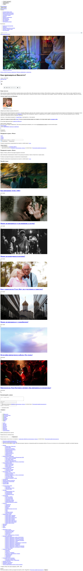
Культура (5, 503)
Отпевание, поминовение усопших (12, 553)
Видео (4, 527)
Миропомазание (8, 554)
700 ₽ (1, 135)
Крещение (7, 550)
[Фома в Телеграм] (5, 416)
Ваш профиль (6, 2)
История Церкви (8, 492)
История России (8, 493)
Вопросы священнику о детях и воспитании (14, 474)
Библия (4, 445)
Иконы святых (8, 466)
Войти (8, 34)
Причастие (7, 551)
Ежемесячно (11, 141)
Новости (5, 16)
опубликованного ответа (42, 124)
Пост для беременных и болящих (12, 534)
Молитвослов (6, 18)
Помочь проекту (4, 145)
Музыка (7, 507)
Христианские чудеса (9, 487)
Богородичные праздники (10, 460)
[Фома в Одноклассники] (7, 415)
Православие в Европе (10, 519)
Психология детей (9, 473)
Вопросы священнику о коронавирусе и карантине (15, 542)
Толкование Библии (9, 452)
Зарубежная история (9, 494)
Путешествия (5, 482)
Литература (7, 505)
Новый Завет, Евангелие (10, 446)
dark (3, 79)
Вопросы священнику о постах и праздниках (14, 461)
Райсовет (5, 26)
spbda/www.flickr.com (7, 70)
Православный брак (9, 501)
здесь (17, 119)
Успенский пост (8, 532)
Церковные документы (7, 562)
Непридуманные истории (8, 12)
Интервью (5, 524)
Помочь (5, 6)
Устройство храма (9, 470)
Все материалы (6, 19)
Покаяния (19, 114)
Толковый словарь (9, 512)
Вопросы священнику (7, 17)
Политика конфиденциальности (9, 441)
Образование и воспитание (8, 481)
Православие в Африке (10, 516)
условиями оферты (13, 146)
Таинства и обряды (7, 549)
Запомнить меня (5, 407)
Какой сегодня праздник (8, 25)
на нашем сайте (54, 119)
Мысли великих (8, 513)
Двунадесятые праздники (10, 458)
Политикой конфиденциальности (39, 147)
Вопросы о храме (9, 548)
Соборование (8, 555)
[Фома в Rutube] (5, 419)
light (1, 79)
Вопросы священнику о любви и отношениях (14, 545)
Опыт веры (7, 486)
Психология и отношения (8, 14)
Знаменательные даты (9, 491)
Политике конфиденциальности (37, 569)
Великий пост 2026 (9, 531)
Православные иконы (7, 462)
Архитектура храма (9, 469)
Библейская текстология (10, 449)
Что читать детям (8, 476)
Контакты (5, 426)
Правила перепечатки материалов (10, 442)
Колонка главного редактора (9, 480)
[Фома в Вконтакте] (5, 414)
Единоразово (4, 141)
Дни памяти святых (9, 459)
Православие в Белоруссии (11, 517)
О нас (4, 422)
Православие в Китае (9, 523)
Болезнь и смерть (8, 496)
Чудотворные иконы (9, 467)
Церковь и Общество (7, 563)
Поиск (4, 4)
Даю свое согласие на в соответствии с (24, 147)
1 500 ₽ (1, 137)
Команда (5, 427)
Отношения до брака (9, 499)
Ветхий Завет (8, 447)
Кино (6, 509)
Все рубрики (5, 20)
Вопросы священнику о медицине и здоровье (14, 546)
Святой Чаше (19, 117)
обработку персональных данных (18, 147)
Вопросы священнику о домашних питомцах (14, 540)
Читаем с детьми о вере (8, 29)
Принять (46, 569)
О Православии (8, 489)
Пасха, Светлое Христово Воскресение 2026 (14, 457)
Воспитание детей (7, 471)
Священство (7, 556)
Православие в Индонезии (10, 521)
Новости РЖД (6, 483)
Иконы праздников (9, 465)
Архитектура (8, 504)
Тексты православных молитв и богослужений (12, 564)
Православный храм (7, 468)
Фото (4, 526)
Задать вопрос (3, 125)
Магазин (5, 423)
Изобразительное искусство (11, 508)
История (4, 490)
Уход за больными (9, 497)
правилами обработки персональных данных (28, 438)
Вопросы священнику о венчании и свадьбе (14, 538)
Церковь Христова (7, 561)
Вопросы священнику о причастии (24, 72)
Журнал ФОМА (3, 72)
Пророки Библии (8, 450)
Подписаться (14, 436)
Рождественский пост (9, 530)
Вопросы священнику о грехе (11, 541)
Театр (6, 510)
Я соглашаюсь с (9, 146)
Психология (5, 495)
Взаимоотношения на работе (11, 502)
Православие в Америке (10, 515)
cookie (14, 443)
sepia (5, 79)
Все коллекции (6, 30)
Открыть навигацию (7, 1)
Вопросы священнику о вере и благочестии (14, 537)
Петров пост (8, 533)
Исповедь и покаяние (9, 552)
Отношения (5, 479)
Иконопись (7, 506)
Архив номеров (6, 430)
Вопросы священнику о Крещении (12, 544)
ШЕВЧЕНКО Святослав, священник (11, 126)
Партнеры (5, 429)
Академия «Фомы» (7, 15)
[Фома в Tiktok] (4, 417)
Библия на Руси (8, 454)
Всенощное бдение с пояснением (12, 560)
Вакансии (5, 428)
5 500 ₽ (1, 138)
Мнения (4, 525)
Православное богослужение (9, 28)
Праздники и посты (7, 529)
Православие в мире (7, 514)
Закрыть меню (3, 7)
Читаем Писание (8, 451)
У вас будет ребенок (9, 477)
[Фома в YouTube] (5, 418)
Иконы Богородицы (9, 463)
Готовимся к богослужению (8, 557)
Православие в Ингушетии (11, 520)
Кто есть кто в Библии (10, 448)
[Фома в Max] (4, 420)
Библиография (8, 455)
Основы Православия (7, 11)
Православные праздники (8, 456)
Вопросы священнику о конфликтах (12, 543)
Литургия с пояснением (10, 559)
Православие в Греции (10, 518)
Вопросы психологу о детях (11, 478)
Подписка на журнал (7, 21)
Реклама (4, 425)
